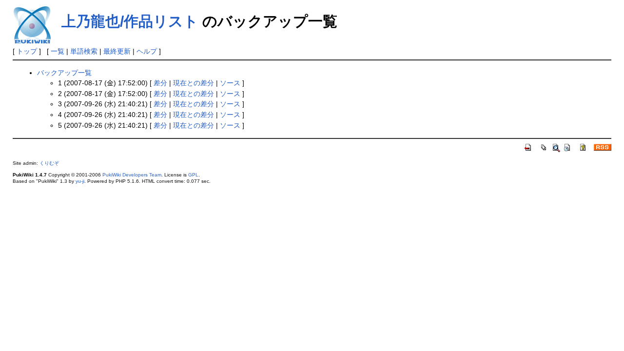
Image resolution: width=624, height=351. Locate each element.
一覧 (57, 51)
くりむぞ (49, 163)
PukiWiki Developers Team (131, 174)
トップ (27, 51)
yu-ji (80, 181)
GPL (193, 174)
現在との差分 (193, 83)
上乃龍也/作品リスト (129, 21)
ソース (230, 83)
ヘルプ (146, 51)
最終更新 (117, 51)
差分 (160, 83)
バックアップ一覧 (64, 73)
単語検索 (84, 51)
